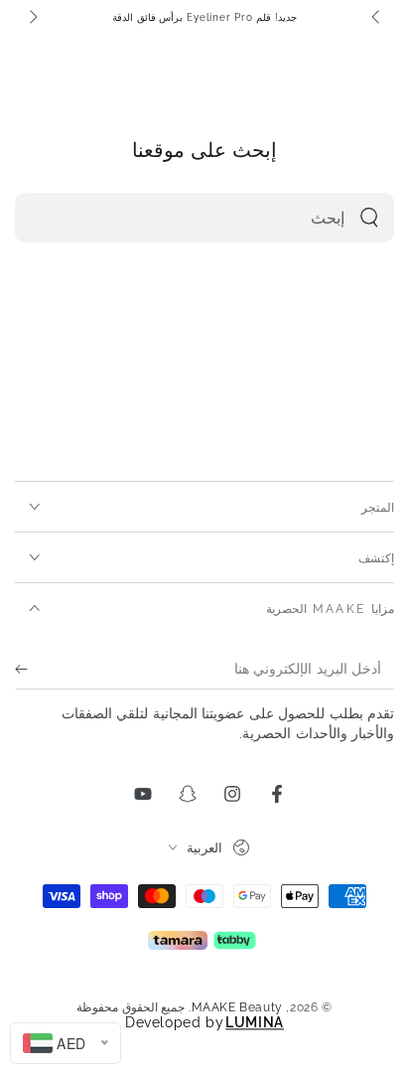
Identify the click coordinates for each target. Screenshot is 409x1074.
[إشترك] (26, 669)
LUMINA (254, 1022)
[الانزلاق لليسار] (377, 18)
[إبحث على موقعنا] (369, 218)
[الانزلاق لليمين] (32, 18)
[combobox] (225, 217)
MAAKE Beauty (237, 1007)
